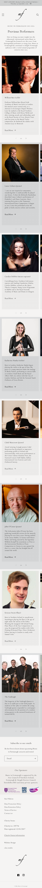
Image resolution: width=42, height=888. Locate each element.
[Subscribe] (35, 758)
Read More (9, 130)
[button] (2, 14)
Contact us (8, 813)
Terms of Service (10, 810)
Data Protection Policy (12, 804)
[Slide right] (26, 138)
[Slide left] (16, 138)
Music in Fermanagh (22, 886)
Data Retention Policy (12, 807)
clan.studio (8, 848)
